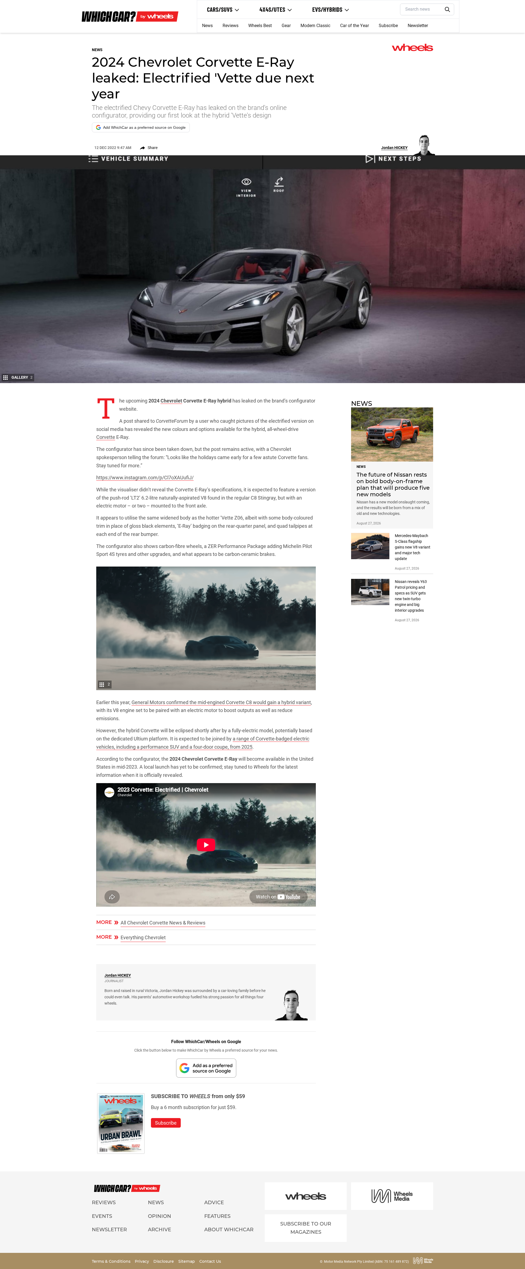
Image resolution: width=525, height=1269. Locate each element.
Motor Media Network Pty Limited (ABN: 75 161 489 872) (366, 1262)
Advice (214, 1203)
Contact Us (210, 1261)
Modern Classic (315, 25)
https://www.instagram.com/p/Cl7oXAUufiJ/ (145, 477)
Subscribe (388, 25)
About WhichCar (228, 1230)
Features (217, 1216)
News (207, 25)
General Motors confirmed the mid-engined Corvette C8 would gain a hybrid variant (221, 702)
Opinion (159, 1216)
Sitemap (187, 1261)
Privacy (142, 1261)
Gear (286, 25)
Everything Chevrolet (143, 937)
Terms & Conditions (112, 1261)
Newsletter (418, 25)
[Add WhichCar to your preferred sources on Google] (206, 1068)
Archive (159, 1230)
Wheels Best (260, 25)
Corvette (105, 437)
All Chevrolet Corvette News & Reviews (163, 923)
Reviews (230, 25)
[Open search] (447, 9)
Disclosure (164, 1261)
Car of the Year (354, 25)
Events (102, 1216)
